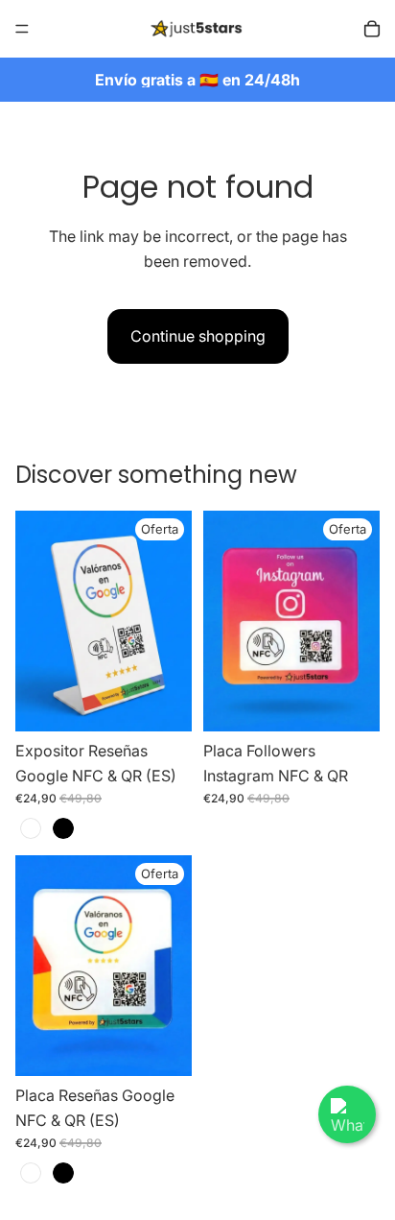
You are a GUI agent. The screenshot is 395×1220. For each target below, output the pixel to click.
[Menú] (22, 29)
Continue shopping (198, 336)
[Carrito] (372, 29)
